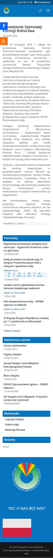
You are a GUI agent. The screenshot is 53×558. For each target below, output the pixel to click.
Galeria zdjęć (12, 424)
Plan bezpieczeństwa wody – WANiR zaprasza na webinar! (24, 303)
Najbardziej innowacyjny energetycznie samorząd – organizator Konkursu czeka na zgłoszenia (26, 247)
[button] (4, 41)
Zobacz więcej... (12, 330)
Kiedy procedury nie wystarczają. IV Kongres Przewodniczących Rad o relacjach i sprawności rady (23, 263)
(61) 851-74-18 (26, 2)
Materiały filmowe (15, 429)
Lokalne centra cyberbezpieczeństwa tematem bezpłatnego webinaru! (24, 286)
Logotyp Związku (14, 419)
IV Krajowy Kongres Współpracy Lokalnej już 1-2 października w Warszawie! (26, 319)
